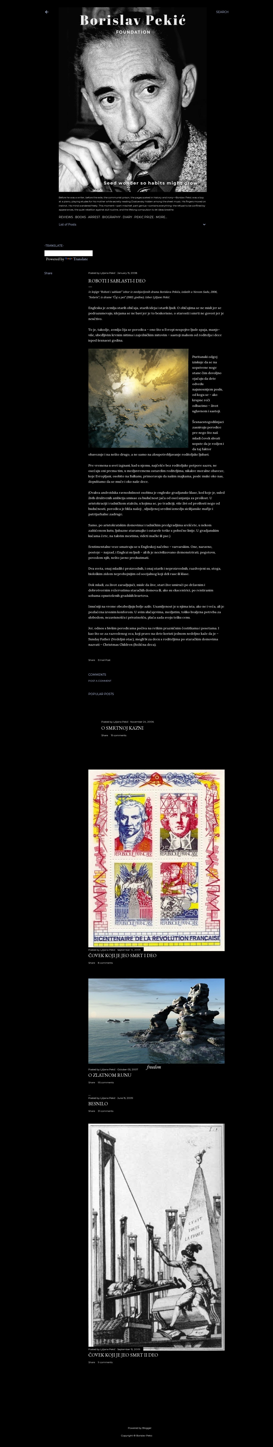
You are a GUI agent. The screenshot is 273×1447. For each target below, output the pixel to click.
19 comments (118, 735)
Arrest (94, 217)
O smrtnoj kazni (122, 728)
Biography (111, 217)
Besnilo (98, 1103)
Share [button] (48, 273)
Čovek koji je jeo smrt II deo (123, 1355)
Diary (127, 217)
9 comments (105, 1362)
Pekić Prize (144, 217)
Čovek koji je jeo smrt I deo (122, 955)
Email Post (104, 659)
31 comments (105, 1110)
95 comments (106, 1082)
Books (80, 217)
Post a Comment (99, 680)
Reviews (66, 217)
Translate (80, 258)
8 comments (105, 962)
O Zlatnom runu (109, 1075)
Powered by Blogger (139, 1427)
